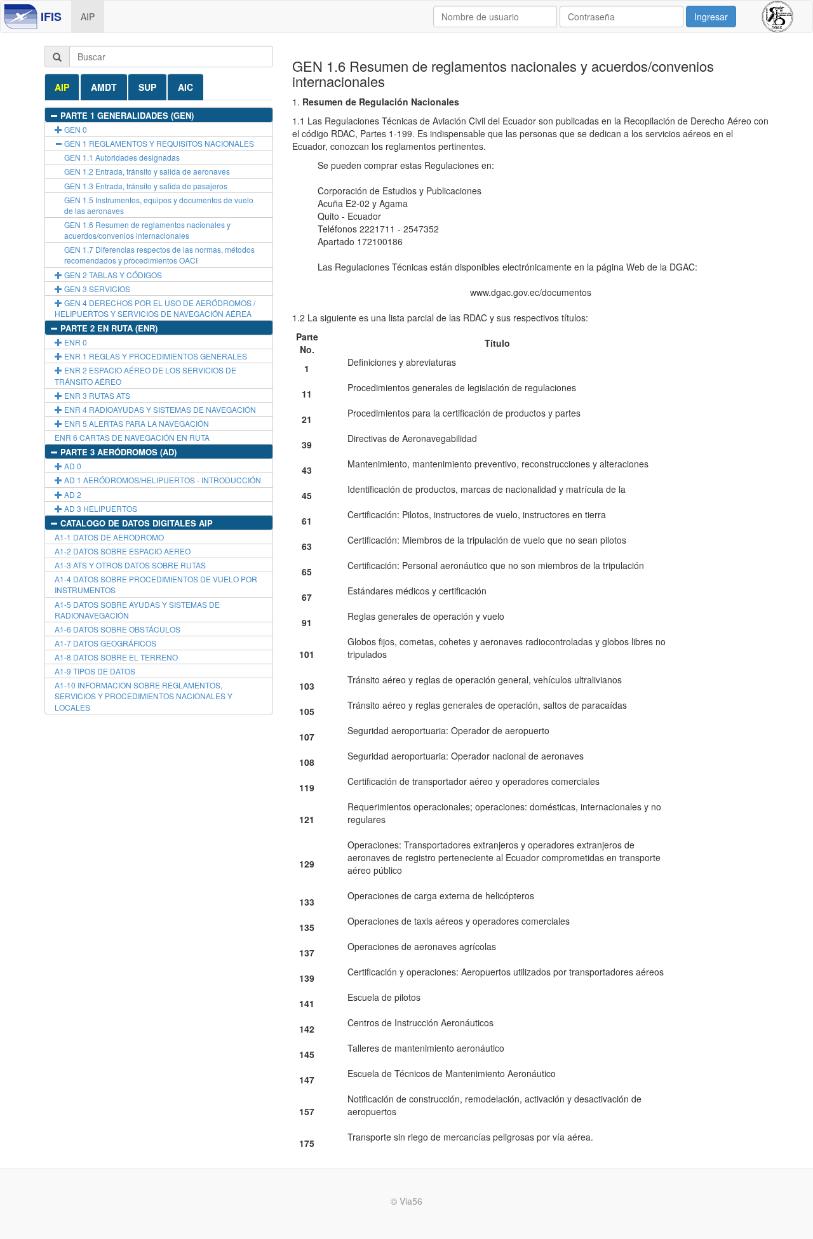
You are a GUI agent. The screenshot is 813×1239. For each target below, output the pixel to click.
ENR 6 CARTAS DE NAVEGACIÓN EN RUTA (132, 437)
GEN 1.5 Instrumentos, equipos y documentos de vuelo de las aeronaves (158, 205)
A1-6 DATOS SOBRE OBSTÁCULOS (117, 629)
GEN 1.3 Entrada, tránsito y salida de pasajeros (145, 185)
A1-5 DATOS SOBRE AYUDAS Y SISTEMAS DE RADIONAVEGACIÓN (137, 609)
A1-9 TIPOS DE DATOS (95, 671)
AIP (88, 16)
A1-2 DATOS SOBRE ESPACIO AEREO (123, 551)
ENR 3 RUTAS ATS (96, 395)
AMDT (104, 87)
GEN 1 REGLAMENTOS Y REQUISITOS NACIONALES (158, 143)
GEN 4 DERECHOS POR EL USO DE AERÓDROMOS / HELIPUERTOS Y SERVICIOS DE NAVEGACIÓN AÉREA (155, 308)
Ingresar (711, 16)
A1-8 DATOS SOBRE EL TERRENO (116, 657)
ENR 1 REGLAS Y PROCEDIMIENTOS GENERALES (154, 356)
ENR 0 (74, 342)
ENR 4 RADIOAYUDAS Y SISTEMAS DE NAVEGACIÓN (159, 409)
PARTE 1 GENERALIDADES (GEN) (126, 115)
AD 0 (71, 465)
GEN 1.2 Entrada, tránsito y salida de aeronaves (147, 171)
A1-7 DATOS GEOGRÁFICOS (105, 643)
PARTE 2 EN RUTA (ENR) (108, 328)
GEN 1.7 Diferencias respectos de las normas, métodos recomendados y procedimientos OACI (159, 254)
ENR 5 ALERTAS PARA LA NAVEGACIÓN (135, 423)
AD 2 (71, 494)
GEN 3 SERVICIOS (96, 288)
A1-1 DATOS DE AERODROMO (109, 537)
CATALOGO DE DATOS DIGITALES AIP (135, 523)
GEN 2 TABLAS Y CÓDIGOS (112, 274)
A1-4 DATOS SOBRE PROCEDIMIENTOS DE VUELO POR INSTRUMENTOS (156, 584)
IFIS (51, 16)
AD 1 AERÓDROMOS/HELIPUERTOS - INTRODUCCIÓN (161, 479)
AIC (185, 87)
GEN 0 (74, 129)
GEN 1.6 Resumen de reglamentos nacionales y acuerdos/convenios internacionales (147, 230)
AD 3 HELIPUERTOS (99, 508)
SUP (147, 87)
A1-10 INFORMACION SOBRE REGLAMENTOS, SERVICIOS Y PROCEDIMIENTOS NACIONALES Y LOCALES (143, 696)
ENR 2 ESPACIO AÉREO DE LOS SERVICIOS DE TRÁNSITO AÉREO (145, 375)
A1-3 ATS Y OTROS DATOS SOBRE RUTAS (130, 564)
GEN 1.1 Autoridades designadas (122, 157)
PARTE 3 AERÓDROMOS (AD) (117, 452)
